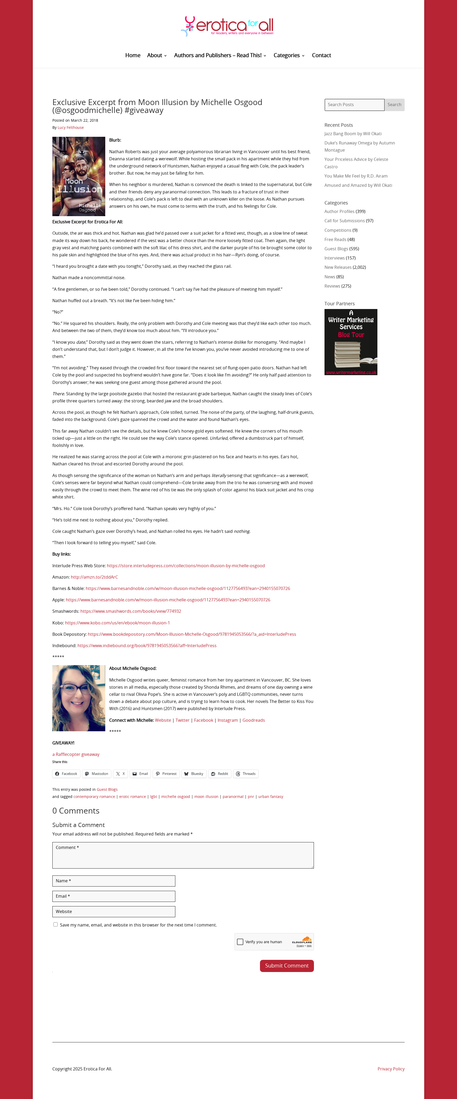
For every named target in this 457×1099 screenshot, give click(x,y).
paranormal (233, 797)
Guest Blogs (107, 790)
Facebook (203, 720)
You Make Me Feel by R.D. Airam (356, 176)
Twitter (183, 720)
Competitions (338, 230)
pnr (251, 797)
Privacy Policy (391, 1069)
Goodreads (254, 720)
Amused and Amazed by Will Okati (358, 185)
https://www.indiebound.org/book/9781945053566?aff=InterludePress (147, 646)
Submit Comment (287, 966)
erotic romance (132, 797)
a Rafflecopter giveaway (75, 754)
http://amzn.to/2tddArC (94, 577)
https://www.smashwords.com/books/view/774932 (130, 611)
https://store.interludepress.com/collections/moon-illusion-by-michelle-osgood (186, 566)
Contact (321, 56)
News (330, 277)
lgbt (153, 797)
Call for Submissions (345, 221)
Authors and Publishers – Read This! (218, 56)
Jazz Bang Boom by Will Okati (353, 134)
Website (163, 720)
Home (132, 56)
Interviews (335, 258)
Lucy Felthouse (71, 128)
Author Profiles (340, 212)
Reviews (332, 286)
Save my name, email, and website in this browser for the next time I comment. (138, 925)
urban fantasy (270, 797)
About (154, 56)
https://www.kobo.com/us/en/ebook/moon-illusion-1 (117, 623)
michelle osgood (175, 797)
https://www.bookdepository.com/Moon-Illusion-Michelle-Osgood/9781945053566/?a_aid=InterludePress (192, 634)
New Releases (338, 267)
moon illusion (206, 797)
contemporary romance (94, 797)
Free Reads (335, 240)
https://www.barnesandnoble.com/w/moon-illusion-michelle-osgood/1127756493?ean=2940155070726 (188, 589)
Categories (287, 56)
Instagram (228, 720)
